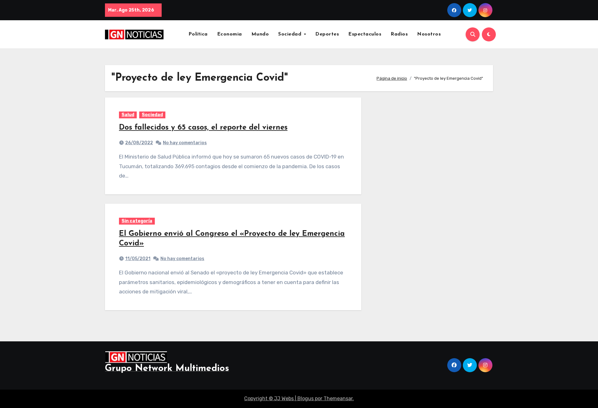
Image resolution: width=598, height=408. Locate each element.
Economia (229, 34)
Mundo (260, 34)
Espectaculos (364, 34)
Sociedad (290, 34)
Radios (399, 34)
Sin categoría (136, 221)
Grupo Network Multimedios (167, 368)
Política (198, 34)
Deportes (327, 34)
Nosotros (429, 34)
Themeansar (338, 398)
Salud (127, 114)
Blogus (305, 398)
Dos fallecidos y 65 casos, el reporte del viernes (203, 127)
